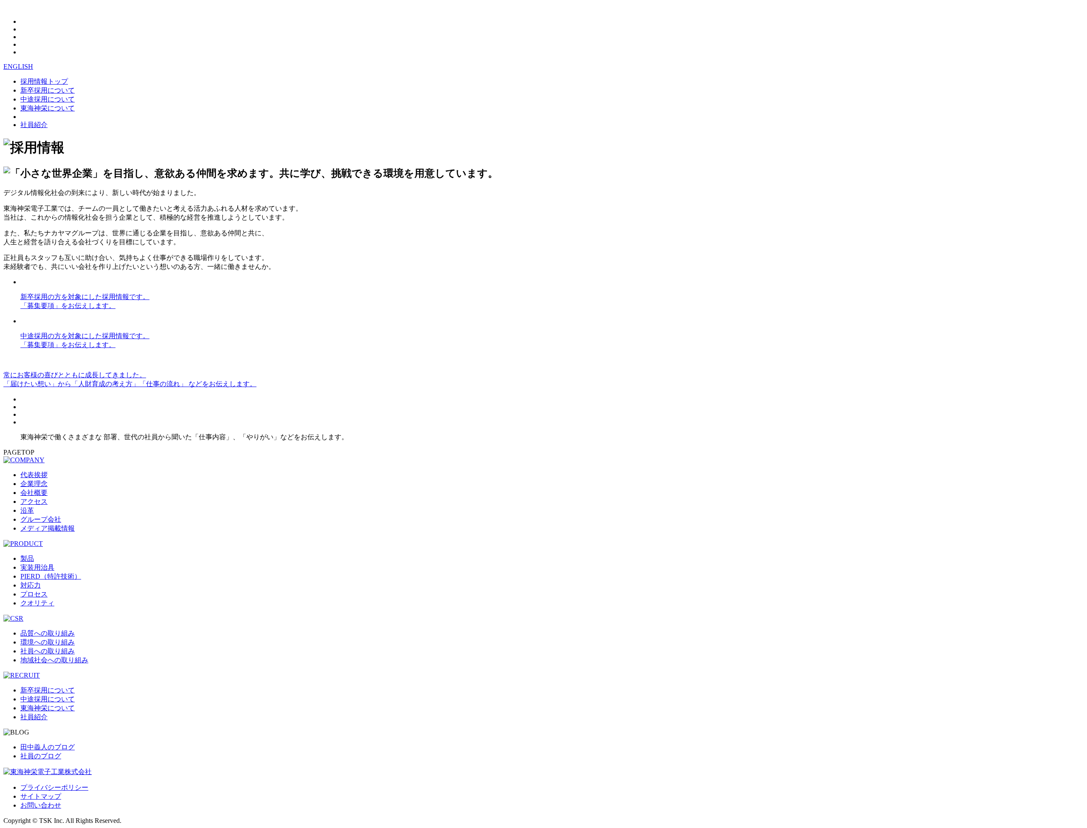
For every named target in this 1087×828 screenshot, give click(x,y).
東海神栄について (47, 108)
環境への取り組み (47, 642)
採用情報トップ (44, 81)
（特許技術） (50, 576)
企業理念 (34, 483)
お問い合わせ (40, 805)
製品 (27, 558)
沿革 (27, 510)
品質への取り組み (47, 633)
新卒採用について (47, 90)
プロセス (34, 594)
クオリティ (37, 603)
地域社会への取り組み (54, 660)
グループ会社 (40, 519)
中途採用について (47, 99)
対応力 (30, 585)
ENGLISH (18, 66)
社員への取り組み (47, 651)
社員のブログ (40, 756)
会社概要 (34, 492)
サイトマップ (40, 796)
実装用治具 (37, 567)
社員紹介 (34, 124)
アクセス (34, 501)
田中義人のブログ (47, 747)
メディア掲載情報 (47, 528)
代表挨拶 (34, 474)
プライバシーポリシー (54, 787)
